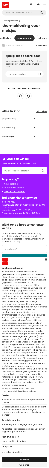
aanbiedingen (8, 136)
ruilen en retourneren (14, 191)
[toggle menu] (44, 5)
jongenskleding (9, 118)
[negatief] (28, 96)
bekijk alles (41, 111)
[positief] (20, 96)
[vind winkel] (43, 170)
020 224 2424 (9, 202)
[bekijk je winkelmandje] (38, 5)
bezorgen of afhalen (14, 187)
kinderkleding (8, 127)
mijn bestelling (11, 184)
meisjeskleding (12, 20)
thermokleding (24, 38)
